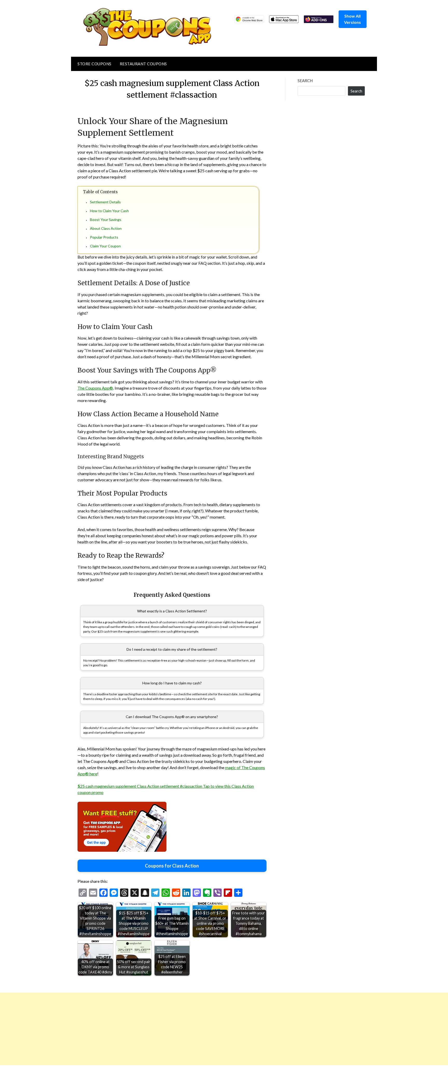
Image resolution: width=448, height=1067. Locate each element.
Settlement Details (105, 202)
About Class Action (106, 228)
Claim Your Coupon (105, 246)
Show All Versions (352, 19)
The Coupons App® (95, 387)
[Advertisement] (155, 1029)
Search (305, 80)
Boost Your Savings (105, 219)
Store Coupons (94, 63)
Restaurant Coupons (143, 63)
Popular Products (104, 237)
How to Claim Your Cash (109, 211)
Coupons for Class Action (172, 866)
